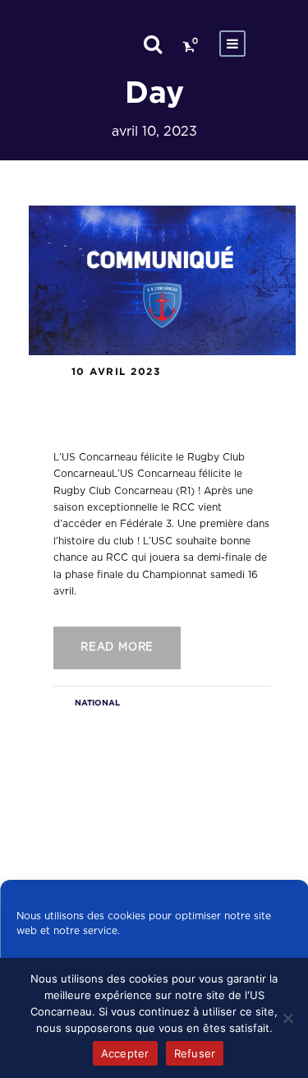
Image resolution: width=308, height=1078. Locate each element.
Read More (117, 647)
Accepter (125, 1053)
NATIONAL (97, 702)
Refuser (195, 1053)
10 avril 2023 (116, 371)
